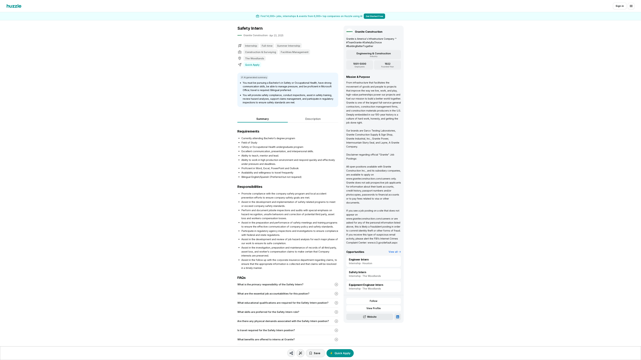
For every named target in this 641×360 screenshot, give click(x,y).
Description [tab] (313, 118)
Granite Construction (255, 35)
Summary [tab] (262, 118)
